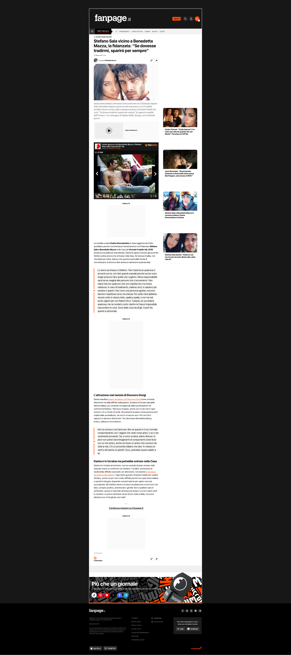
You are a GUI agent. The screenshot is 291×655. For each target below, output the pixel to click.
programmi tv (124, 31)
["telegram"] (126, 595)
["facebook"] (119, 595)
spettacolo (103, 31)
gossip (162, 31)
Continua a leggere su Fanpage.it (126, 508)
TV (116, 31)
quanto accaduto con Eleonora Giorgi (124, 399)
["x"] (113, 595)
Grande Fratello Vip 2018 (104, 37)
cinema (147, 31)
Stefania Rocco (110, 60)
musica (155, 31)
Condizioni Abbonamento (140, 632)
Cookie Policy (136, 629)
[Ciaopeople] (196, 649)
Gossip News (98, 553)
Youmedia (134, 618)
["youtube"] (106, 595)
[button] (156, 60)
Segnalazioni (136, 622)
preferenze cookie (137, 640)
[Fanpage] (97, 611)
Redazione (135, 636)
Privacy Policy (136, 625)
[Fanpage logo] (110, 19)
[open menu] (92, 31)
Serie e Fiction (137, 31)
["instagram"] (100, 595)
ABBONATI (176, 18)
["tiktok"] (94, 595)
